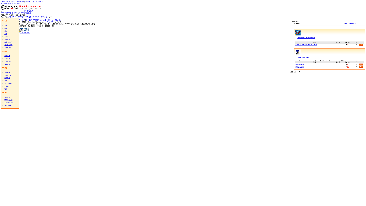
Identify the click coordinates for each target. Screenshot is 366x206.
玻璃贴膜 (7, 56)
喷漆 (5, 89)
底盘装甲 (7, 58)
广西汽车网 (12, 17)
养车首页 (4, 13)
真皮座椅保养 (8, 42)
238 (348, 44)
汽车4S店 (15, 1)
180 (348, 67)
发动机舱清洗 (8, 45)
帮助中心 (50, 20)
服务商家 (22, 13)
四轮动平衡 (7, 75)
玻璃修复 (7, 78)
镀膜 (5, 34)
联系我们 (29, 20)
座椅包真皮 (7, 61)
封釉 (5, 31)
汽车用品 (16, 13)
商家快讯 (28, 13)
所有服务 (36, 17)
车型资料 (28, 1)
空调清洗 (7, 39)
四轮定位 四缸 (299, 64)
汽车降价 (21, 1)
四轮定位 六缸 (299, 67)
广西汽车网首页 (6, 1)
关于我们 (22, 20)
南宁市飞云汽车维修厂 (304, 57)
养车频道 (21, 17)
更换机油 (7, 86)
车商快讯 (40, 1)
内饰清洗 (7, 36)
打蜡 (5, 28)
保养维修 (44, 17)
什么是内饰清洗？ (351, 23)
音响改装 (7, 97)
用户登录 (4, 3)
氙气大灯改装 (8, 105)
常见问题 (58, 20)
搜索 (24, 11)
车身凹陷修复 (8, 83)
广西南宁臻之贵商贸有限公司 (306, 38)
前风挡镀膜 (7, 47)
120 (348, 64)
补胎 (5, 80)
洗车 (5, 25)
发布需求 (30, 11)
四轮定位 (7, 72)
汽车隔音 (7, 64)
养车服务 (10, 13)
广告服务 (36, 20)
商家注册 (17, 3)
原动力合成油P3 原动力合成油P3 (306, 45)
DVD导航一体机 (9, 102)
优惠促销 (34, 1)
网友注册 (10, 3)
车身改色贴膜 (8, 100)
